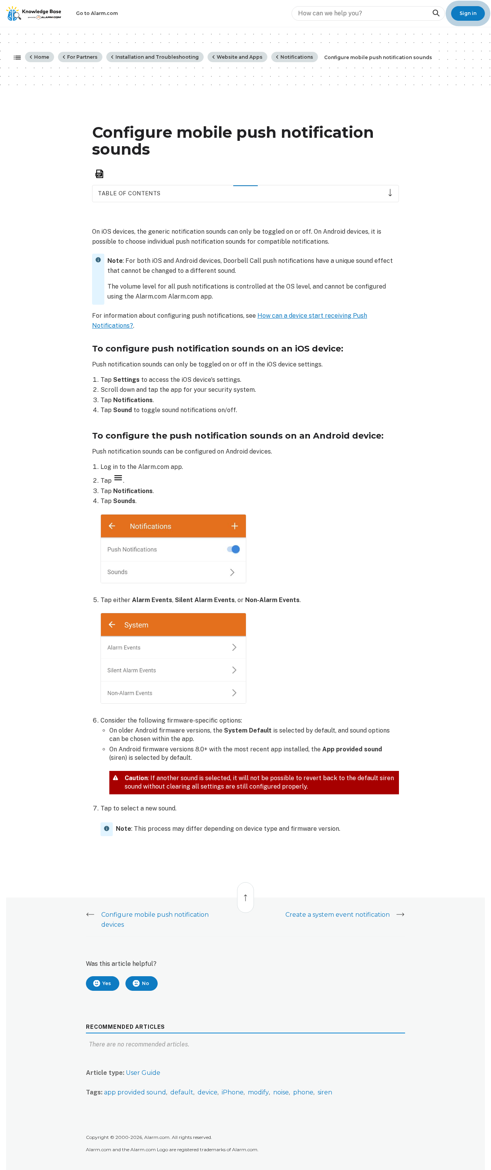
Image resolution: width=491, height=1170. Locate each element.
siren (325, 1092)
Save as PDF (99, 174)
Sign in (468, 13)
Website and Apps (239, 57)
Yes (106, 983)
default (181, 1092)
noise (281, 1092)
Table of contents (129, 193)
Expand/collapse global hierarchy (15, 58)
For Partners (81, 57)
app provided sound (135, 1092)
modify (258, 1092)
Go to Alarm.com (97, 13)
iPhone (233, 1092)
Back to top (246, 893)
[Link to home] (33, 13)
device (207, 1092)
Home (41, 57)
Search (436, 13)
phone (303, 1092)
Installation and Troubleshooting (156, 57)
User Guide (143, 1072)
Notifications (296, 57)
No (145, 983)
